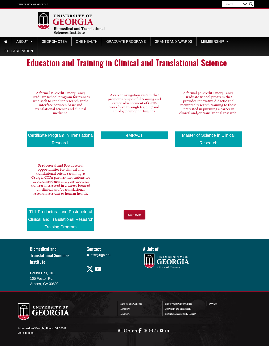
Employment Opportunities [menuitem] (178, 303)
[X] (90, 271)
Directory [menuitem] (125, 308)
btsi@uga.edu (101, 255)
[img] (141, 330)
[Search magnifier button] (251, 4)
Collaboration (18, 51)
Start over (134, 214)
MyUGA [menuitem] (125, 313)
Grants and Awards (173, 41)
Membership (212, 41)
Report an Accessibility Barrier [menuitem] (180, 313)
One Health (87, 41)
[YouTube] (98, 271)
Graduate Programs (126, 41)
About (22, 41)
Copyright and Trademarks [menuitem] (178, 308)
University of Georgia (33, 4)
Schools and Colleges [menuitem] (131, 303)
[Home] (6, 41)
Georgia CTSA (54, 41)
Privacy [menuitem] (213, 303)
